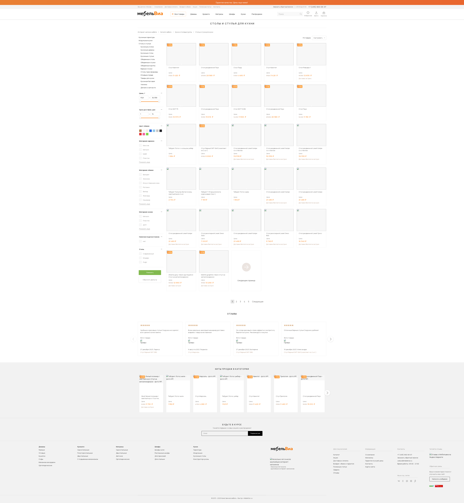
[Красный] (140, 134)
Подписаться (255, 433)
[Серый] (157, 130)
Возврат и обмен (185, 7)
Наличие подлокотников (149, 237)
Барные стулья (146, 69)
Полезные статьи (205, 7)
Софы (41, 459)
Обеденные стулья (148, 62)
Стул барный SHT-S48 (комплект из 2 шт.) (300, 352)
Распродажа (257, 14)
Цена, (143, 93)
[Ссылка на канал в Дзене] (411, 481)
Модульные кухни (145, 40)
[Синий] (150, 130)
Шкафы (232, 14)
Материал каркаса (146, 141)
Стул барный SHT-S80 (148, 352)
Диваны (193, 14)
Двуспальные (82, 456)
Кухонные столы (147, 53)
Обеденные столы (148, 59)
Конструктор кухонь (201, 459)
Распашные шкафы (162, 453)
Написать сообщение (439, 479)
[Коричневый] (140, 130)
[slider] (140, 101)
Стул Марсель (193, 352)
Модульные (197, 453)
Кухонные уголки (147, 47)
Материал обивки (146, 170)
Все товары (179, 14)
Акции (195, 7)
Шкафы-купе (159, 450)
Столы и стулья (145, 44)
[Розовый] (143, 134)
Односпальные (83, 450)
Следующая (257, 301)
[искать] (301, 14)
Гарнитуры (197, 450)
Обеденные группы (148, 66)
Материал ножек (146, 212)
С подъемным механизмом (87, 459)
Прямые (42, 450)
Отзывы (336, 473)
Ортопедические (45, 465)
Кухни (243, 14)
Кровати (206, 14)
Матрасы (219, 14)
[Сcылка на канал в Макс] (407, 481)
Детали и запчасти (148, 88)
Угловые (42, 453)
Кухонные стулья (147, 56)
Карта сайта (370, 467)
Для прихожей (160, 456)
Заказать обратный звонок (283, 7)
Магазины (369, 458)
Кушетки (42, 456)
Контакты (216, 7)
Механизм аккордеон (47, 462)
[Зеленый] (147, 134)
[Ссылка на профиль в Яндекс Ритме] (415, 481)
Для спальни (160, 459)
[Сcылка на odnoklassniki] (403, 481)
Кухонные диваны (147, 50)
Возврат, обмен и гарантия (343, 464)
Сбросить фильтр (150, 280)
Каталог (336, 455)
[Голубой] (154, 130)
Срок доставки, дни (147, 110)
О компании (159, 7)
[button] (181, 64)
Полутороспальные (85, 453)
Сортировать (318, 38)
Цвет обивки (144, 126)
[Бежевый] (147, 130)
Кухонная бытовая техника (148, 83)
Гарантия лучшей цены (374, 461)
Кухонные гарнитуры (147, 37)
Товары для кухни (147, 78)
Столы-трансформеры (149, 72)
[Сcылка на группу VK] (398, 481)
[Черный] (160, 130)
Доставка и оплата (171, 7)
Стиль (141, 249)
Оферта (336, 470)
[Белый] (143, 130)
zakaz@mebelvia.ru (404, 461)
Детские (119, 456)
